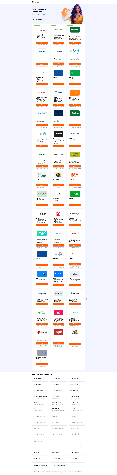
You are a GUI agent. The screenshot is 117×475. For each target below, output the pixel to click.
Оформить (42, 42)
